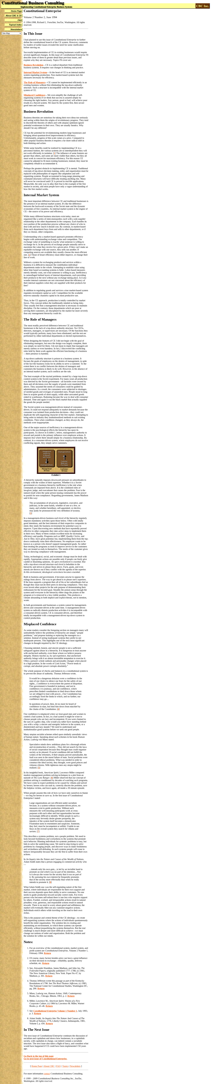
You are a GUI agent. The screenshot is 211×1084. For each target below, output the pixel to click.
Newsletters (75, 1066)
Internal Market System (35, 72)
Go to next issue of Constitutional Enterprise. (45, 1058)
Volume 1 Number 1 (55, 1011)
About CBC (49, 1066)
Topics (65, 1066)
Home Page (36, 1066)
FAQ (58, 1066)
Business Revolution (33, 65)
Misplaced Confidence (34, 95)
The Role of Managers (34, 82)
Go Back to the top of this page (39, 1056)
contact (47, 1073)
